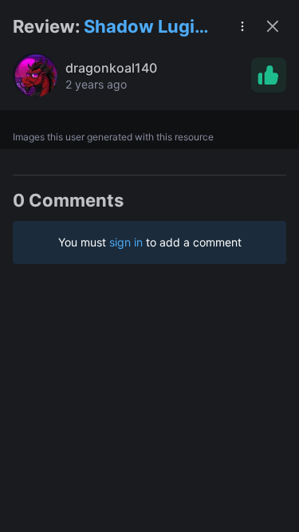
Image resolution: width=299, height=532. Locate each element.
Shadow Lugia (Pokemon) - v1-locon (144, 27)
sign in (126, 242)
